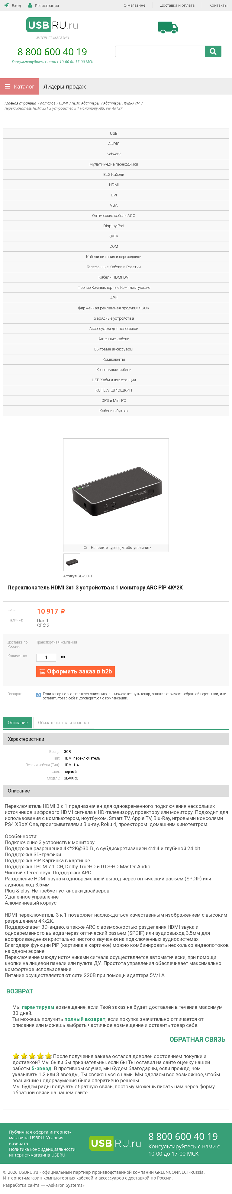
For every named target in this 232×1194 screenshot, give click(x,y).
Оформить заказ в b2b (79, 671)
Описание (17, 722)
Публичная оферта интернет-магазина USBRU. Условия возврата (40, 1137)
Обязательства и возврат (63, 722)
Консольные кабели (113, 369)
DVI (114, 195)
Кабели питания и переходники (113, 256)
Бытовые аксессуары (113, 349)
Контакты (218, 5)
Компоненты (114, 359)
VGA (114, 205)
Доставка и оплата (177, 5)
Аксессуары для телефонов (113, 328)
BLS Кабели (113, 174)
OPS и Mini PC (114, 400)
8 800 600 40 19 (52, 51)
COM (113, 246)
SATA (113, 236)
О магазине (134, 5)
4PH (114, 297)
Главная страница (21, 103)
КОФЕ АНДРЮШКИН (113, 390)
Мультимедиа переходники (113, 164)
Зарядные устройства (114, 318)
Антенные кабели (113, 339)
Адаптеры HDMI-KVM (121, 103)
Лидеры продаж (65, 86)
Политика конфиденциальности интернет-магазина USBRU (42, 1152)
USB (114, 133)
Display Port (113, 226)
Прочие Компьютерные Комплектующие (114, 287)
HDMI (64, 103)
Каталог (24, 86)
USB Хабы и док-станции (114, 380)
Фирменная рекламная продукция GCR (113, 308)
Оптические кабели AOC (113, 215)
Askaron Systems (65, 1185)
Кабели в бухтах (113, 410)
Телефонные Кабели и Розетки (114, 267)
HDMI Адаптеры (86, 103)
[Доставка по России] (168, 27)
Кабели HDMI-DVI (113, 277)
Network (114, 154)
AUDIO (114, 143)
